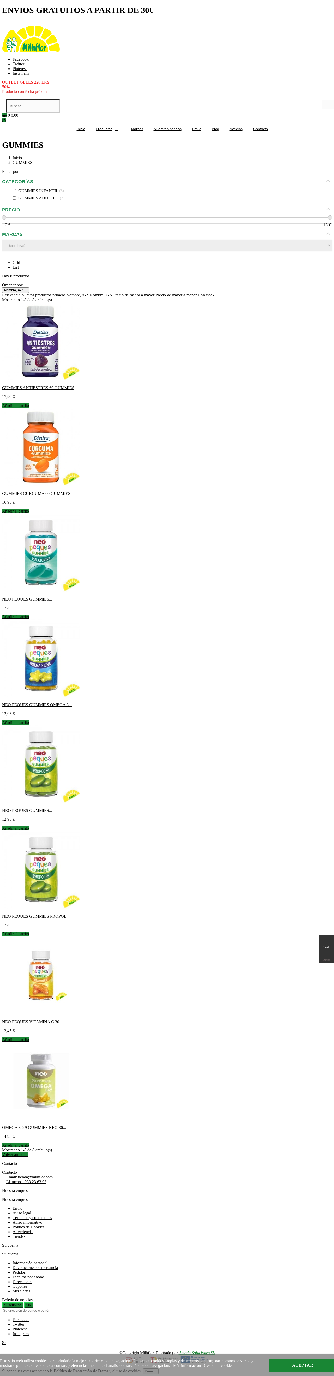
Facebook (21, 59)
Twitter (18, 64)
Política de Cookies (28, 1227)
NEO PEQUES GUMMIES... (27, 599)
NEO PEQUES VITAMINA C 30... (32, 1022)
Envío (17, 1208)
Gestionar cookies (218, 1365)
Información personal (30, 1263)
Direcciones (22, 1281)
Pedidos (19, 1272)
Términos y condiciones (32, 1217)
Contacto (9, 1172)
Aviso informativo (27, 1222)
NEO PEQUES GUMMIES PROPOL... (36, 916)
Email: (29, 1177)
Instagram (21, 73)
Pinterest (20, 68)
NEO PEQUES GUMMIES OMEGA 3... (37, 705)
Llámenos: (26, 1181)
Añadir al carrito (15, 405)
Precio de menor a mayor (134, 295)
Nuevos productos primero (43, 295)
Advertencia (23, 1231)
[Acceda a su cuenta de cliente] (4, 120)
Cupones (20, 1286)
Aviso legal (22, 1213)
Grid (16, 262)
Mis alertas (21, 1291)
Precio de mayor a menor (177, 295)
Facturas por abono (28, 1277)
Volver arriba (15, 1154)
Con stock (206, 295)
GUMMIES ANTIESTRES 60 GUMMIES (38, 388)
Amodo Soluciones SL (197, 1352)
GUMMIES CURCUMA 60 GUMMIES (36, 493)
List (16, 267)
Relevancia (11, 295)
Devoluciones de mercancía (35, 1267)
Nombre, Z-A (101, 295)
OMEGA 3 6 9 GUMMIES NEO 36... (34, 1127)
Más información (187, 1365)
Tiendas (19, 1236)
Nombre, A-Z (15, 290)
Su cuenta (10, 1245)
